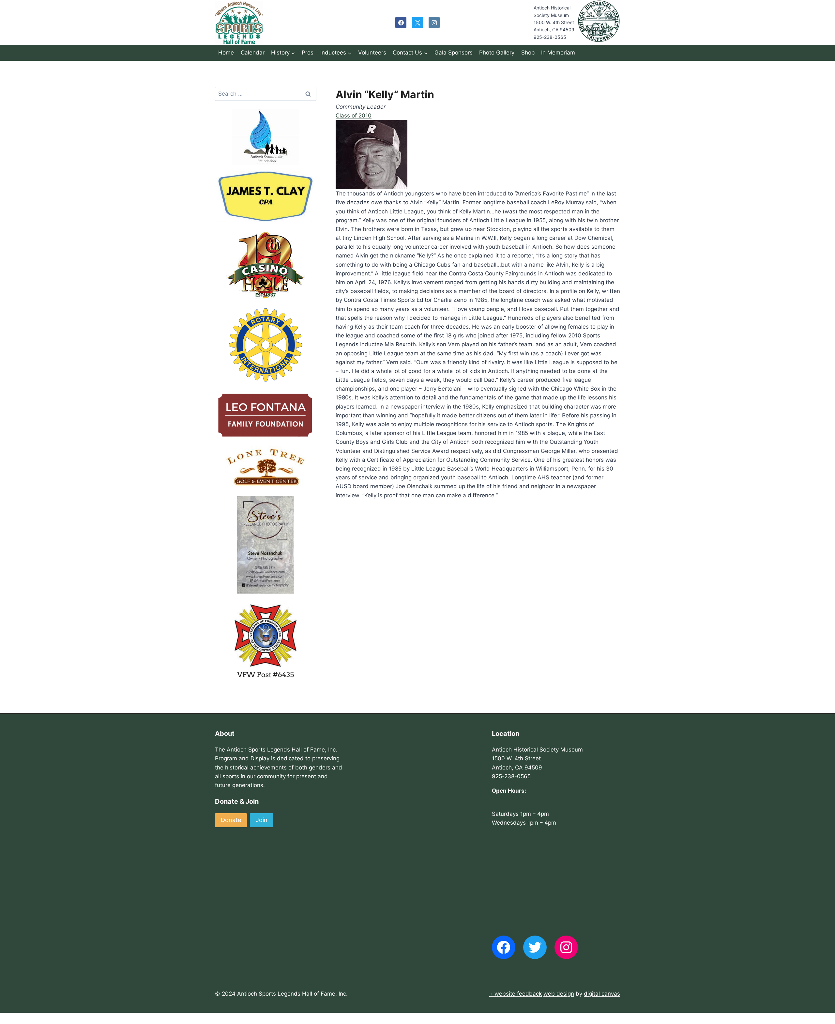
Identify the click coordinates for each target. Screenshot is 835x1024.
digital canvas (602, 993)
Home (226, 52)
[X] (417, 22)
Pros (307, 52)
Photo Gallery (496, 52)
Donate (231, 819)
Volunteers (372, 52)
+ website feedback (515, 993)
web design (558, 993)
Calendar (253, 52)
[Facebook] (400, 22)
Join (261, 819)
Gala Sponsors (453, 52)
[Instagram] (434, 22)
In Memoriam (558, 52)
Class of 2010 (354, 115)
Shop (528, 52)
